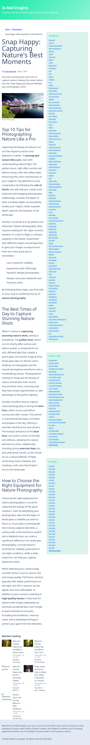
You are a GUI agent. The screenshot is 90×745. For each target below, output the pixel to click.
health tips (52, 195)
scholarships (53, 360)
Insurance (52, 57)
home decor (53, 170)
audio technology (54, 167)
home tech (52, 311)
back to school (53, 238)
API (50, 334)
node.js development (55, 400)
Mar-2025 (52, 542)
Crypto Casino (53, 322)
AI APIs (51, 243)
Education (52, 40)
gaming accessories (55, 94)
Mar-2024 (52, 534)
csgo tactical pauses (55, 420)
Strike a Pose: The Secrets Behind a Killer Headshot (17, 701)
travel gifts (52, 224)
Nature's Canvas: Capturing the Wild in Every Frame (18, 647)
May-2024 (52, 497)
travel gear (52, 209)
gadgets (51, 99)
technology (52, 119)
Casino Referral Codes (56, 336)
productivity (52, 226)
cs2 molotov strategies (56, 434)
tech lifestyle (53, 303)
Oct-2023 (52, 506)
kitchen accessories (55, 252)
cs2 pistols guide (54, 414)
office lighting (53, 288)
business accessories (56, 111)
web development (54, 411)
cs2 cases (52, 425)
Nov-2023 (52, 483)
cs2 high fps (52, 372)
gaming (51, 176)
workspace (52, 173)
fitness (51, 128)
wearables (52, 215)
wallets (51, 305)
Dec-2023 (52, 492)
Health (51, 85)
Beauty (51, 77)
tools (50, 274)
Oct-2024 (52, 514)
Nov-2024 (52, 503)
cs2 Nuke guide (54, 431)
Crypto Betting (53, 328)
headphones (53, 297)
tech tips (51, 263)
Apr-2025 (52, 539)
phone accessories (55, 133)
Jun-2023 (51, 466)
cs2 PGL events (54, 363)
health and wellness (55, 187)
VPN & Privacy (53, 339)
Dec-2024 (52, 469)
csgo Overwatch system (56, 397)
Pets (50, 71)
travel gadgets (53, 218)
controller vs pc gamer (56, 369)
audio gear (52, 145)
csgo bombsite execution (57, 442)
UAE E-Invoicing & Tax (56, 246)
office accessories (54, 150)
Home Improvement (55, 46)
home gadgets (53, 136)
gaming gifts (53, 181)
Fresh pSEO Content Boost (57, 319)
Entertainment (53, 88)
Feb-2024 (52, 477)
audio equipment (54, 105)
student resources (55, 207)
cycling (51, 428)
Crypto (51, 314)
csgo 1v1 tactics (54, 403)
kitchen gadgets (54, 249)
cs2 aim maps (53, 366)
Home (7, 29)
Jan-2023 (51, 520)
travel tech (52, 308)
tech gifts (52, 240)
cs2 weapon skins (54, 405)
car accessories (54, 97)
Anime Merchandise (55, 156)
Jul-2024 (51, 480)
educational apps (54, 391)
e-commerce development (57, 422)
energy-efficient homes (56, 374)
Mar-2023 (52, 528)
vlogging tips (53, 235)
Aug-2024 (52, 494)
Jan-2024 (51, 523)
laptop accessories (55, 201)
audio (50, 125)
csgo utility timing (54, 380)
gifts (50, 178)
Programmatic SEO (55, 108)
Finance (51, 51)
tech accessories (54, 102)
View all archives (54, 551)
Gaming (51, 43)
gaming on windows (55, 383)
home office (52, 153)
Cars (50, 82)
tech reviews (53, 122)
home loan (52, 408)
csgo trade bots (54, 439)
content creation (54, 286)
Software (52, 80)
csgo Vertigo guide (55, 377)
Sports (51, 54)
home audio (52, 190)
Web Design (53, 66)
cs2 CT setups (53, 389)
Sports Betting (53, 317)
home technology (54, 184)
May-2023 (52, 517)
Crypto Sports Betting (56, 325)
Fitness (51, 60)
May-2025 (52, 545)
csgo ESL (51, 417)
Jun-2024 (51, 489)
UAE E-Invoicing (54, 331)
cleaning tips (53, 266)
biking (51, 192)
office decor (52, 198)
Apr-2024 (52, 472)
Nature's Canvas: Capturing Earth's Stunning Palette (17, 673)
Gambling (52, 159)
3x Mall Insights (15, 7)
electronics (52, 294)
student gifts (53, 232)
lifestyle (51, 255)
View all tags (53, 445)
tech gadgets (53, 116)
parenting (52, 280)
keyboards (52, 291)
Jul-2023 (51, 486)
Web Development (55, 49)
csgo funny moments (55, 394)
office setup (52, 130)
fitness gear (52, 271)
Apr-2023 (52, 500)
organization (53, 300)
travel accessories (55, 147)
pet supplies (53, 260)
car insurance (53, 437)
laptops (51, 142)
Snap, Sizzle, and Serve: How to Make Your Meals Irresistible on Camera (40, 673)
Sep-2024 (52, 531)
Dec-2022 (52, 511)
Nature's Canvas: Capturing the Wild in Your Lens (39, 647)
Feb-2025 (52, 537)
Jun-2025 (51, 548)
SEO (50, 74)
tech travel (52, 277)
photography (53, 164)
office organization (55, 161)
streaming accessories (56, 221)
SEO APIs (52, 113)
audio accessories (54, 269)
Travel (51, 63)
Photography (17, 29)
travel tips (52, 283)
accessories (52, 257)
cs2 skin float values (55, 386)
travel (50, 212)
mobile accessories (55, 139)
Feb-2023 (52, 475)
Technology (52, 68)
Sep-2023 (52, 525)
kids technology (54, 204)
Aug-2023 (52, 508)
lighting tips (52, 229)
